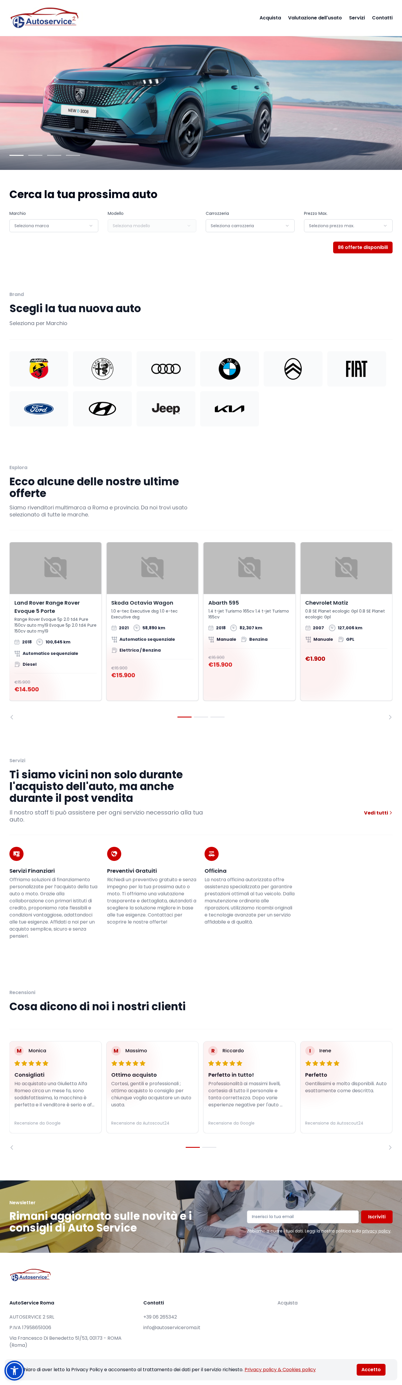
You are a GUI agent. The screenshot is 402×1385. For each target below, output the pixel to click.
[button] (14, 1370)
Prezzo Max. (316, 213)
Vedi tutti (376, 812)
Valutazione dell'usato (315, 17)
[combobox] (53, 225)
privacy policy (376, 1231)
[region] (201, 630)
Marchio (17, 213)
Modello (116, 213)
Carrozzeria (217, 213)
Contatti (382, 17)
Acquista (270, 17)
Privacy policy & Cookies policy (280, 1369)
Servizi (357, 17)
